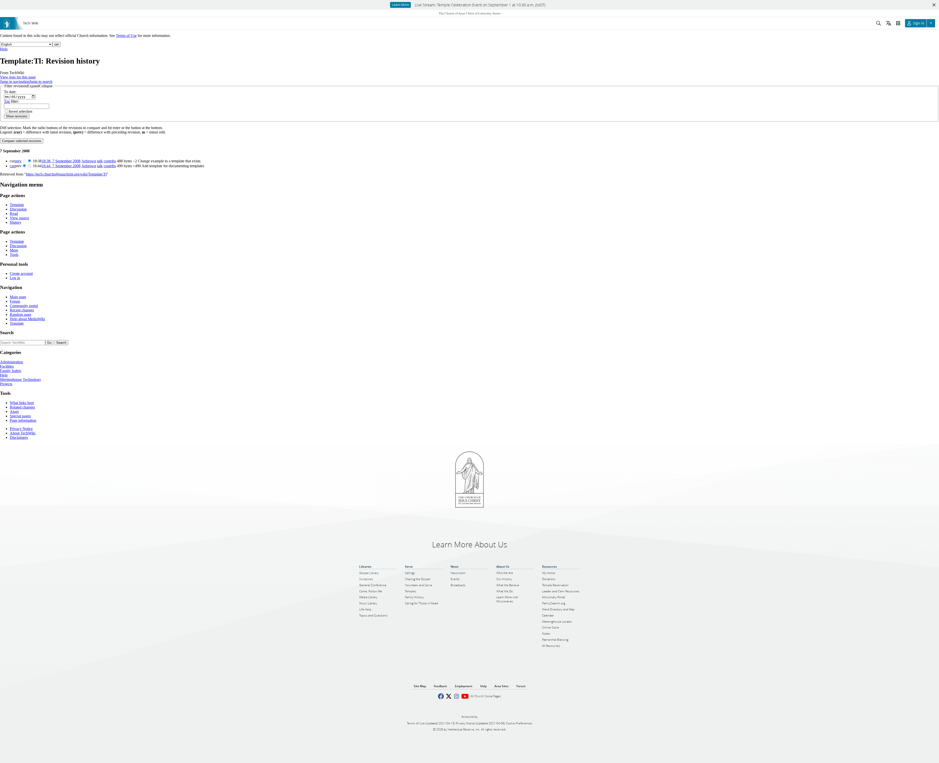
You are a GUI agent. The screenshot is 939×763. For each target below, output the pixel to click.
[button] (28, 86)
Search (7, 332)
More (14, 250)
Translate (17, 323)
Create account (21, 273)
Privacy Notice (21, 429)
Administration (11, 362)
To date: (10, 92)
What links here (22, 403)
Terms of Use (126, 35)
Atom (14, 411)
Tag (7, 101)
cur (12, 166)
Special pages (20, 416)
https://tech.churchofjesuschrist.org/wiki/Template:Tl (66, 174)
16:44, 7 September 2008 (61, 166)
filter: (11, 101)
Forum (15, 301)
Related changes (22, 407)
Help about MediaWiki (27, 319)
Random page (20, 314)
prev (18, 161)
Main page (18, 297)
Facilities (7, 366)
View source (19, 218)
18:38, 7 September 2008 (61, 161)
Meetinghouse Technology (20, 379)
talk (100, 161)
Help (4, 49)
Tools (14, 255)
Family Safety (11, 371)
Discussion (18, 209)
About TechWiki (22, 433)
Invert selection (20, 111)
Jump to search (40, 81)
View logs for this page (18, 77)
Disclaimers (19, 437)
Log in (15, 278)
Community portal (24, 306)
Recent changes (22, 310)
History (15, 222)
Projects (6, 384)
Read (14, 213)
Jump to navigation (14, 81)
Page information (23, 420)
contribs (110, 161)
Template (17, 205)
